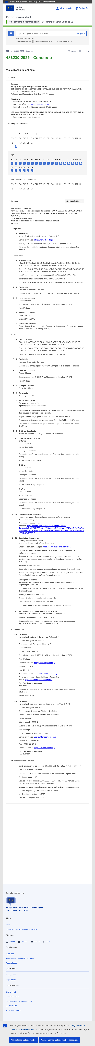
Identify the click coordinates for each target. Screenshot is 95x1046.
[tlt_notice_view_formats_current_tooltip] (82, 201)
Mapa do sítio (11, 980)
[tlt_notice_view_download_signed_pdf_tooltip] (16, 146)
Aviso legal (10, 954)
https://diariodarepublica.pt (44, 748)
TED (8, 51)
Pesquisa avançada (24, 41)
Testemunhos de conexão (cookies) (20, 958)
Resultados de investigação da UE (19, 1001)
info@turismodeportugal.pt (38, 104)
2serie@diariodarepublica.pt (45, 737)
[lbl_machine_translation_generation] (40, 180)
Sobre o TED (11, 975)
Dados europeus (12, 997)
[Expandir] (9, 69)
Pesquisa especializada (43, 41)
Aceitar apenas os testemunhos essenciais (59, 1040)
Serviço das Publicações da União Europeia (24, 907)
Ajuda (8, 925)
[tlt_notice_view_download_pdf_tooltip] (12, 163)
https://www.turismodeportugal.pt (47, 673)
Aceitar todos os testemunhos (23, 1040)
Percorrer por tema (62, 41)
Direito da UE (11, 992)
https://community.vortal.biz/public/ (57, 547)
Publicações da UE (13, 1010)
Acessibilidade (11, 963)
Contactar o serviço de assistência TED (21, 929)
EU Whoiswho (11, 1006)
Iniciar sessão (66, 8)
